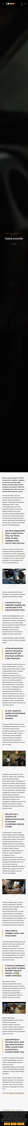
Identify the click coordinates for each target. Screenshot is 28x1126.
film (16, 234)
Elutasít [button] (13, 1123)
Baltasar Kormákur (10, 1110)
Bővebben (20, 1123)
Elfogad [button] (7, 1123)
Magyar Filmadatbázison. (17, 1093)
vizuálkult (12, 234)
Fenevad (18, 1110)
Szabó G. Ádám (8, 233)
